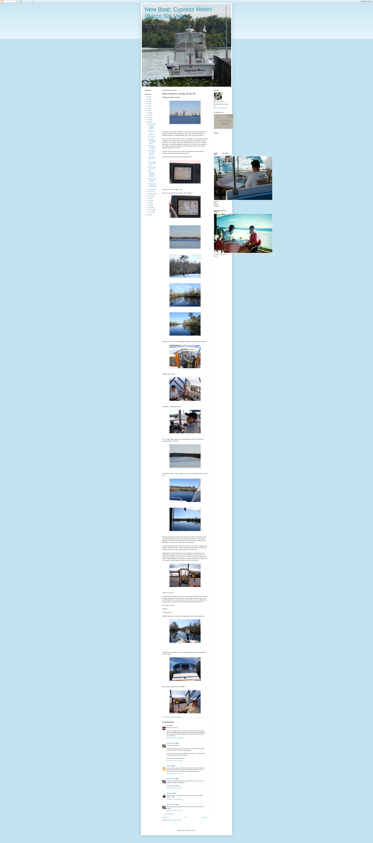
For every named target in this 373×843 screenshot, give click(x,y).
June (149, 200)
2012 (147, 115)
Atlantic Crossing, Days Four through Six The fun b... (151, 173)
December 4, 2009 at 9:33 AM (174, 788)
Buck (168, 725)
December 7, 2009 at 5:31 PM (174, 810)
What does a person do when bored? (152, 147)
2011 (147, 117)
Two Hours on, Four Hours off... (151, 158)
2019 (147, 101)
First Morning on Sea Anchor (152, 167)
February (150, 210)
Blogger (194, 830)
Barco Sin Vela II (171, 743)
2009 (147, 122)
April (149, 205)
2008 (147, 215)
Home (185, 817)
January (150, 212)
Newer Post (166, 817)
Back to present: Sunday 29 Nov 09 (152, 180)
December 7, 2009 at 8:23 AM (174, 799)
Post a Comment (169, 814)
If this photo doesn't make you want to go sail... (152, 141)
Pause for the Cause (151, 131)
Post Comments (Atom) (175, 820)
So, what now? (151, 134)
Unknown (169, 765)
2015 (147, 108)
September (151, 194)
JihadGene (170, 793)
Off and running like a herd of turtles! (152, 163)
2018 (147, 103)
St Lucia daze (151, 136)
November (151, 189)
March (149, 207)
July (149, 198)
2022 (147, 99)
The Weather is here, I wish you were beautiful (152, 153)
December (151, 124)
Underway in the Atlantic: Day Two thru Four (152, 185)
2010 (147, 119)
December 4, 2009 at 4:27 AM (174, 773)
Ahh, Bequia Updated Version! (151, 127)
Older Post (204, 817)
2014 (147, 110)
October (150, 191)
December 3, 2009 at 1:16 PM (174, 760)
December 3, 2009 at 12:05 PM (175, 738)
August (150, 196)
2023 (147, 97)
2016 (147, 106)
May (149, 203)
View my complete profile (220, 108)
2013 (147, 113)
